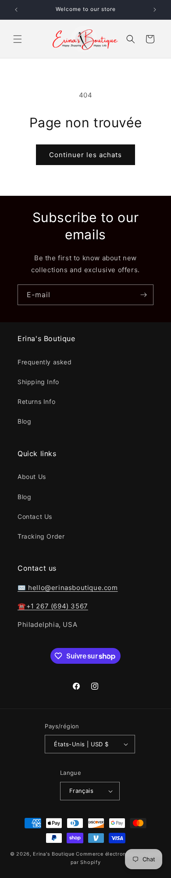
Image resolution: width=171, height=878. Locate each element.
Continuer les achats (85, 155)
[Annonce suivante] (154, 9)
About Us (32, 476)
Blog (24, 421)
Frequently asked (45, 362)
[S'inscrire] (143, 294)
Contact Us (35, 516)
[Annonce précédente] (16, 9)
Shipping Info (38, 381)
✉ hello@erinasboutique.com (68, 587)
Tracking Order (41, 536)
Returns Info (36, 401)
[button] (17, 39)
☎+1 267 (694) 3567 (53, 606)
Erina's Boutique (53, 854)
